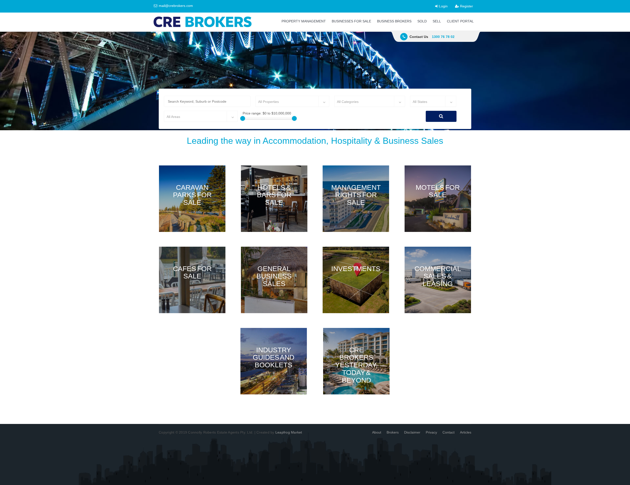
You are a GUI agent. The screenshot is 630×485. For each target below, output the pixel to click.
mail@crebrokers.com (175, 6)
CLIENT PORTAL (460, 21)
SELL (437, 21)
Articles (465, 432)
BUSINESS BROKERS (394, 21)
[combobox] (292, 101)
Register (466, 6)
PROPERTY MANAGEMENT (304, 21)
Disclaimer (412, 432)
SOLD (422, 21)
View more (192, 198)
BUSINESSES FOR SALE (351, 21)
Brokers (393, 432)
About (376, 432)
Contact (448, 432)
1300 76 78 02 (443, 37)
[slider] (242, 118)
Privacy (431, 432)
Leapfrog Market (288, 432)
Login (443, 6)
